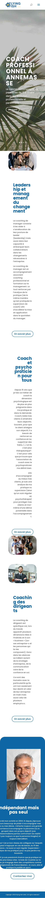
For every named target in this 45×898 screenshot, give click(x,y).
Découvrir (12, 109)
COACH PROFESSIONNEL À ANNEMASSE (21, 71)
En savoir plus (22, 334)
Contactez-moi (22, 876)
